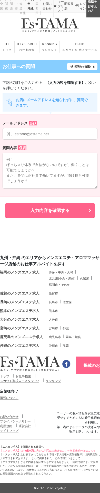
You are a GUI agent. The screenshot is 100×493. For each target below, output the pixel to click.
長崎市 (53, 302)
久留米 (84, 278)
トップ (4, 376)
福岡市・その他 (59, 285)
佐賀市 (53, 293)
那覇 (66, 346)
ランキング (53, 381)
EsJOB (79, 46)
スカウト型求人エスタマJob (19, 381)
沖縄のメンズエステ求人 (19, 345)
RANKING (49, 46)
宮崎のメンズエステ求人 (19, 328)
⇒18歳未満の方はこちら (81, 450)
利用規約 (6, 426)
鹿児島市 (55, 337)
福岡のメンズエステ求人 (19, 272)
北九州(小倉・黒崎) (62, 278)
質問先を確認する (84, 66)
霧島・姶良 (73, 337)
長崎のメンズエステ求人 (19, 302)
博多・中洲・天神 (61, 272)
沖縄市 (53, 346)
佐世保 (67, 302)
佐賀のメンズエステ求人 (19, 293)
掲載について (9, 398)
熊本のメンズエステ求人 (19, 310)
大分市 (53, 319)
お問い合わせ (9, 417)
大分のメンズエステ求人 (19, 319)
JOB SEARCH (27, 46)
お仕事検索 (23, 376)
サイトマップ (9, 430)
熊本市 (53, 311)
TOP (7, 46)
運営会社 (25, 426)
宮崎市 (53, 328)
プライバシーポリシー (15, 421)
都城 (66, 328)
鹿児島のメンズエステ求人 (21, 336)
